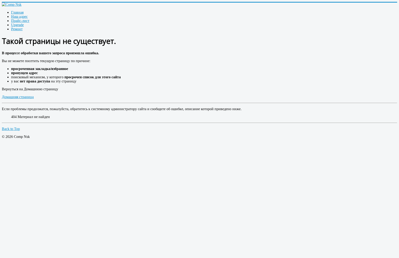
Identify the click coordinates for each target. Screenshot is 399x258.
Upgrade (17, 25)
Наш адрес (19, 16)
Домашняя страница (18, 97)
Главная (17, 12)
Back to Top (11, 129)
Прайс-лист (20, 21)
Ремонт (17, 29)
